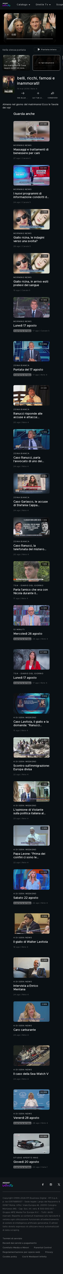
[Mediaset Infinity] (6, 4)
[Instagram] (50, 1184)
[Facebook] (42, 1184)
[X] (59, 1184)
